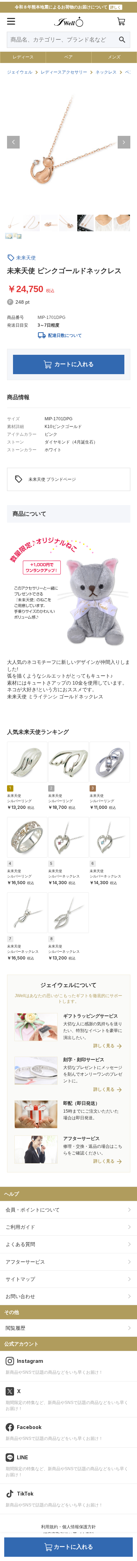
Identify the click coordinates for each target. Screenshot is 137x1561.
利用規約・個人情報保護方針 (68, 1526)
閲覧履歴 (15, 1328)
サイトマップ (20, 1279)
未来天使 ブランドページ (45, 479)
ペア (68, 57)
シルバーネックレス (64, 876)
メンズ (114, 57)
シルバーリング (19, 801)
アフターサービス (25, 1262)
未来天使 (26, 257)
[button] (13, 142)
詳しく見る (104, 1046)
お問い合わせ (20, 1296)
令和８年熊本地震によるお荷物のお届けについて (68, 7)
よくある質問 (20, 1244)
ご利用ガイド (20, 1227)
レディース (23, 57)
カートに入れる (74, 364)
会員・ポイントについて (33, 1210)
